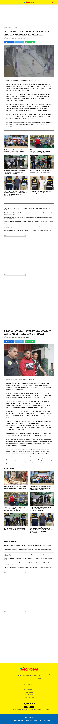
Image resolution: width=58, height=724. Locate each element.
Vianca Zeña (11, 38)
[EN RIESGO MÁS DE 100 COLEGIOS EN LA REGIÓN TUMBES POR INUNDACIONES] (16, 478)
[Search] (52, 2)
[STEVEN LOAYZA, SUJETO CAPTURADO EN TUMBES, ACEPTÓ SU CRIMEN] (29, 360)
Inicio (11, 720)
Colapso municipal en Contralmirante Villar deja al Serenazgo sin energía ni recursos (24, 221)
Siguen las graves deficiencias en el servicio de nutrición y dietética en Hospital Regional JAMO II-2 (40, 151)
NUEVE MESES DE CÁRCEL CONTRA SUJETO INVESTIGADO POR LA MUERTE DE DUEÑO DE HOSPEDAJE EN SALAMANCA (15, 194)
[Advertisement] (29, 16)
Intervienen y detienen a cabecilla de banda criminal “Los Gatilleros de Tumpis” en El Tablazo (14, 172)
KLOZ (31, 717)
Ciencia (40, 720)
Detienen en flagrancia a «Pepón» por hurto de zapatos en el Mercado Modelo (41, 192)
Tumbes (28, 38)
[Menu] (6, 2)
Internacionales (28, 720)
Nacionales (20, 720)
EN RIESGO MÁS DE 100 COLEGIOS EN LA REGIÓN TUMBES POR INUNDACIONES (23, 208)
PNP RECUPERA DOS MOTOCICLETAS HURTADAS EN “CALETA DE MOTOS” (40, 171)
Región (27, 337)
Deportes (35, 720)
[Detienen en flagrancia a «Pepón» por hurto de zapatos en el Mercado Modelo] (42, 183)
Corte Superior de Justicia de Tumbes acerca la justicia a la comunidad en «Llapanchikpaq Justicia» (15, 151)
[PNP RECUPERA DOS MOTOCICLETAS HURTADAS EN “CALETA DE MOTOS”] (42, 162)
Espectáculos (47, 720)
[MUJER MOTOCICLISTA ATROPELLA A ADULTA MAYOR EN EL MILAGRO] (29, 61)
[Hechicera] (29, 2)
